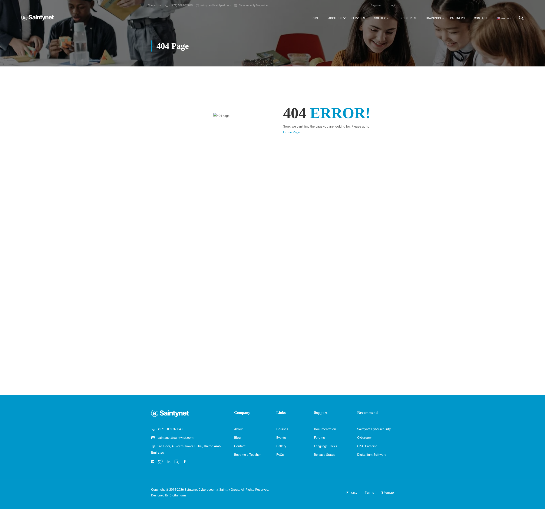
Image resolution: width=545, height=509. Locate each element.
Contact (480, 18)
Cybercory (364, 438)
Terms (369, 492)
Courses (282, 429)
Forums (319, 438)
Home (314, 18)
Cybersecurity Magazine (253, 5)
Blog (237, 438)
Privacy (351, 492)
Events (281, 438)
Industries (408, 18)
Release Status (324, 455)
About (238, 429)
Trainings (433, 18)
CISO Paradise (367, 446)
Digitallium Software (371, 455)
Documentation (325, 429)
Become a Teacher (247, 455)
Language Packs (325, 446)
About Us (335, 18)
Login (393, 5)
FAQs (280, 455)
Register (376, 5)
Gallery (281, 446)
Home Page (291, 132)
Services (358, 18)
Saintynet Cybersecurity (374, 429)
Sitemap (387, 492)
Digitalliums (177, 495)
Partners (457, 18)
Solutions (382, 18)
